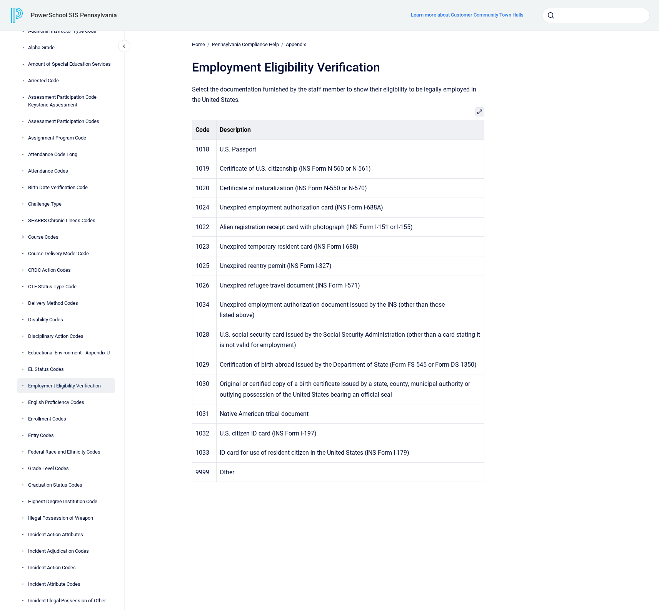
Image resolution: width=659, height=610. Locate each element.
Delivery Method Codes (53, 303)
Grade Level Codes (48, 468)
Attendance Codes (48, 170)
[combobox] (595, 15)
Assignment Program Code (57, 137)
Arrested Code (43, 80)
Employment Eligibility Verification (64, 385)
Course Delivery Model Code (58, 253)
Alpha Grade (41, 47)
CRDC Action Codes (49, 270)
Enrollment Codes (47, 418)
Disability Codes (45, 319)
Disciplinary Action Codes (55, 336)
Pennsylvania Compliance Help (245, 44)
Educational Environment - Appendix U (69, 352)
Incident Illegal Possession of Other (67, 600)
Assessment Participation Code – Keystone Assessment (64, 101)
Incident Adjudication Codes (58, 550)
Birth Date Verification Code (58, 187)
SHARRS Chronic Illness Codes (61, 220)
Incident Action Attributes (55, 534)
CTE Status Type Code (52, 286)
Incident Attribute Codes (54, 584)
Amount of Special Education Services (69, 64)
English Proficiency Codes (56, 402)
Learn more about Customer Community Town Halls (467, 15)
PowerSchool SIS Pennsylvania (74, 15)
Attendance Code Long (52, 154)
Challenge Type (45, 203)
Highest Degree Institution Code (62, 501)
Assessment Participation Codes (63, 121)
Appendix (296, 44)
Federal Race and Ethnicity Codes (64, 451)
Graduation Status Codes (55, 484)
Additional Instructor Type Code (62, 31)
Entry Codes (41, 435)
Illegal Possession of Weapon (60, 517)
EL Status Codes (46, 369)
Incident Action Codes (52, 567)
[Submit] (551, 15)
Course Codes (43, 236)
